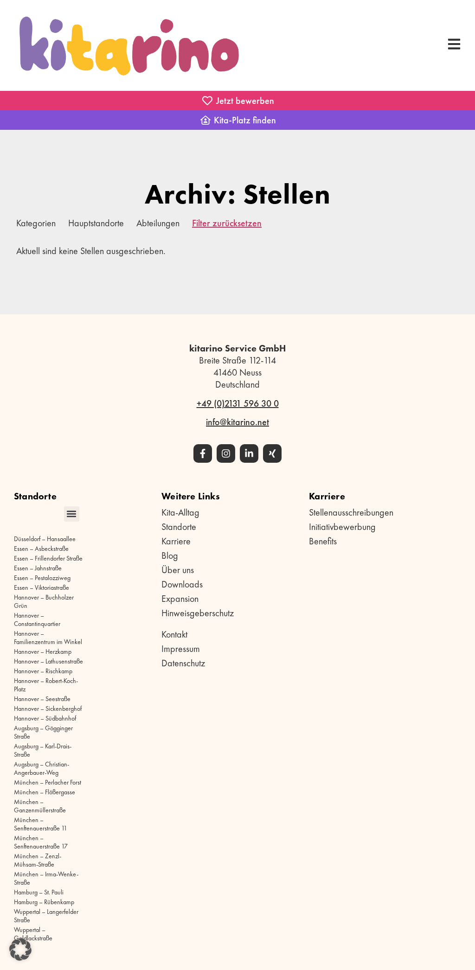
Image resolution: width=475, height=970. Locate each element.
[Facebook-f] (202, 453)
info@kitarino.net (237, 422)
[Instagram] (226, 453)
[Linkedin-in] (249, 453)
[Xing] (272, 453)
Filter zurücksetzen (227, 223)
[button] (71, 514)
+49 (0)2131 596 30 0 (238, 403)
